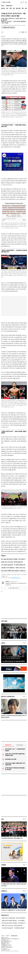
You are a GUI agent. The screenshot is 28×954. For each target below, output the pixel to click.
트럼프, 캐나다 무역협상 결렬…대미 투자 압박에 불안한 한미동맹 (14, 918)
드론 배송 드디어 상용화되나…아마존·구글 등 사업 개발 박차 (14, 568)
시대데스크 (4, 891)
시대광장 (3, 865)
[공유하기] (21, 2)
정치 (7, 8)
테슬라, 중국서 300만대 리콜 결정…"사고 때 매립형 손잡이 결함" (13, 920)
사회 (26, 8)
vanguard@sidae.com (13, 581)
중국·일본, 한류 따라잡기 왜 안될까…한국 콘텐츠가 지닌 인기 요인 (14, 559)
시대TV (3, 643)
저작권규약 (8, 935)
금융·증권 (18, 8)
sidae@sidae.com (16, 577)
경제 (10, 8)
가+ (26, 32)
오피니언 (3, 8)
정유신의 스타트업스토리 (8, 696)
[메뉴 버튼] (26, 2)
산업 (14, 8)
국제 (23, 8)
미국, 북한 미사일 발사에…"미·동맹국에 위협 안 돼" (13, 565)
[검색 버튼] (23, 2)
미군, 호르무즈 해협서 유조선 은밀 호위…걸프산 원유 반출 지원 (14, 570)
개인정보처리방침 (14, 935)
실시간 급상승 (19, 745)
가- (19, 32)
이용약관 (2, 935)
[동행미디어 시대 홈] (5, 2)
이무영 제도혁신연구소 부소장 (8, 25)
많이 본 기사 (8, 745)
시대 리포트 (4, 621)
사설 (2, 819)
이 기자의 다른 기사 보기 (13, 588)
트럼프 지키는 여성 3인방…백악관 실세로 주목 (12, 562)
